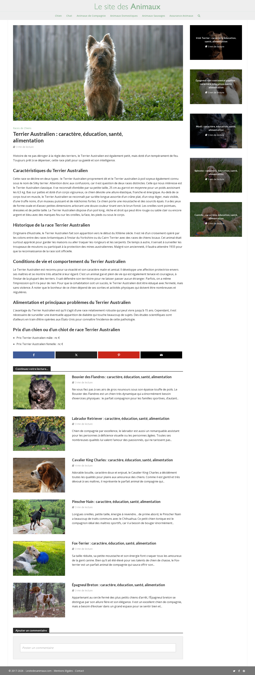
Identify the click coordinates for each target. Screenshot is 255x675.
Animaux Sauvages (153, 15)
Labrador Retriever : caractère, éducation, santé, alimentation (120, 418)
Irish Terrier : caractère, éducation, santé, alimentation (216, 39)
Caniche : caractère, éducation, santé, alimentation (216, 216)
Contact (79, 670)
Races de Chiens (22, 128)
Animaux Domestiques (124, 15)
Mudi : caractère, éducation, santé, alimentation (216, 128)
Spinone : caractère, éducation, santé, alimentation (216, 172)
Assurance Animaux (181, 15)
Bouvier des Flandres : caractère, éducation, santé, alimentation (122, 377)
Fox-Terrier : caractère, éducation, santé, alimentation (114, 543)
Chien (58, 15)
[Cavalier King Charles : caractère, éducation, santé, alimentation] (39, 475)
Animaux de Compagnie (91, 15)
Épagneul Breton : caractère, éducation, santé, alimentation (118, 585)
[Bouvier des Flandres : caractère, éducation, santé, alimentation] (39, 392)
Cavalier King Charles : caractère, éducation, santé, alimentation (122, 460)
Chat (69, 15)
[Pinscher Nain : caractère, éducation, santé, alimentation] (39, 517)
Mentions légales (63, 670)
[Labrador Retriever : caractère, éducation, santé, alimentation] (39, 433)
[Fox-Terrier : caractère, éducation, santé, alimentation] (39, 558)
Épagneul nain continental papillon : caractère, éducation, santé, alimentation (216, 84)
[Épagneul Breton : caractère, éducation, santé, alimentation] (39, 600)
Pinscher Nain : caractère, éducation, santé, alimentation (116, 501)
